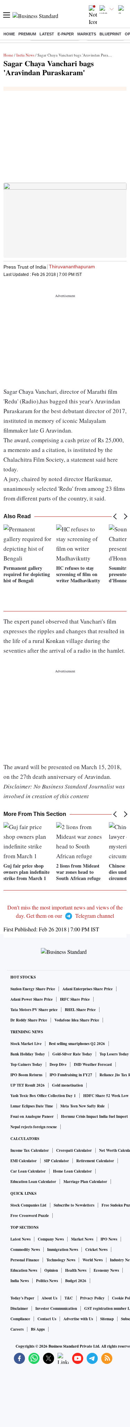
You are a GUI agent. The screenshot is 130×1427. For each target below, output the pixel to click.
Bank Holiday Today (27, 1054)
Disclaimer (19, 1308)
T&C (68, 1298)
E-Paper (66, 34)
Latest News (20, 1239)
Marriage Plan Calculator (85, 1181)
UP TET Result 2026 (27, 1085)
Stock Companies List (28, 1205)
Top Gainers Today (26, 1064)
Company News (51, 1239)
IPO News (109, 1239)
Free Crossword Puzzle (29, 1215)
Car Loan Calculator (28, 1171)
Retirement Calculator (95, 1160)
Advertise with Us (78, 1318)
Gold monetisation (67, 1085)
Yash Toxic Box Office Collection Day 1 (43, 1095)
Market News (82, 1239)
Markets (86, 34)
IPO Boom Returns (26, 1074)
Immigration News (62, 1249)
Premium (27, 34)
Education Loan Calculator (33, 1181)
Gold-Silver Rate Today (72, 1054)
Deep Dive (58, 1064)
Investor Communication (56, 1308)
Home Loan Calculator (72, 1171)
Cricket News (96, 1249)
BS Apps (38, 1329)
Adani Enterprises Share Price (87, 988)
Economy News (106, 1270)
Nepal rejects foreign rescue (33, 1126)
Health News (75, 1270)
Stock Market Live (26, 1043)
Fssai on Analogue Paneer (32, 1116)
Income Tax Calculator (29, 1150)
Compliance (20, 1318)
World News (93, 1260)
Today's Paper (22, 1298)
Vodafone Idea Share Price (76, 1020)
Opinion (51, 1270)
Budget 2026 (75, 1280)
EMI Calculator (23, 1160)
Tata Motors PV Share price (34, 1009)
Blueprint (110, 34)
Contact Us (46, 1318)
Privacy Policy (92, 1298)
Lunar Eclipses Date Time (31, 1106)
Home (9, 34)
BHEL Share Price (80, 1009)
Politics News (47, 1280)
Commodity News (25, 1249)
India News (25, 55)
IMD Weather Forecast (93, 1064)
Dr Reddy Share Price (28, 1020)
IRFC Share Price (75, 999)
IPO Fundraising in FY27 (71, 1074)
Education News (23, 1270)
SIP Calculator (56, 1160)
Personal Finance (24, 1260)
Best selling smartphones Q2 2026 (77, 1043)
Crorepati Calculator (74, 1150)
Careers (17, 1329)
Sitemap (107, 1318)
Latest (47, 34)
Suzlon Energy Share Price (32, 988)
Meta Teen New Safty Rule (82, 1106)
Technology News (60, 1260)
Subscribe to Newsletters (74, 1205)
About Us (49, 1298)
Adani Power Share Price (31, 999)
